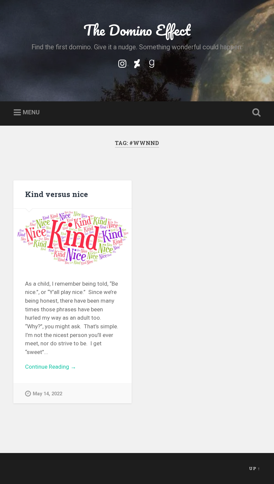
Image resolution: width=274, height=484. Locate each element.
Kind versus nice (56, 194)
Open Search (255, 112)
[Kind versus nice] (72, 238)
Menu (31, 112)
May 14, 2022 (47, 394)
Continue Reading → (50, 366)
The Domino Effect (137, 30)
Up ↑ (254, 468)
